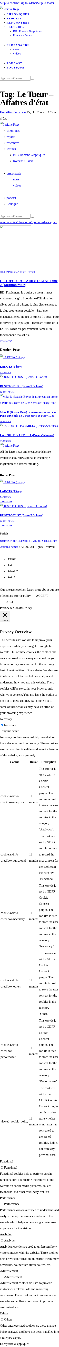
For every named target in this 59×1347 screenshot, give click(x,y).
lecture (31, 272)
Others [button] (4, 1313)
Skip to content (9, 3)
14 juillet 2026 (7, 392)
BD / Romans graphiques (13, 272)
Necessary (10, 725)
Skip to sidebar (28, 3)
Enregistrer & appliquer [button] (14, 1344)
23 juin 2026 (5, 421)
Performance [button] (7, 1198)
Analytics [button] (5, 1234)
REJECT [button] (8, 601)
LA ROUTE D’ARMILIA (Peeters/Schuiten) (27, 435)
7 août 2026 (5, 372)
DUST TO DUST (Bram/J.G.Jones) (21, 386)
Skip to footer (45, 3)
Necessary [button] (6, 719)
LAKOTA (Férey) (11, 366)
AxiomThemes (9, 546)
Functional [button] (6, 1161)
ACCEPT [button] (42, 595)
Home (4, 112)
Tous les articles (17, 112)
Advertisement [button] (9, 1271)
